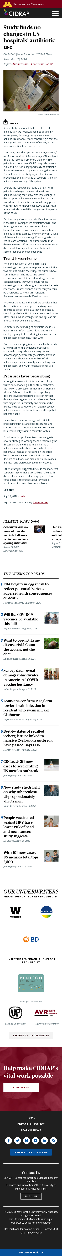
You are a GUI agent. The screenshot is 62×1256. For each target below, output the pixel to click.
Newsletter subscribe (31, 1152)
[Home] (16, 12)
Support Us (21, 1087)
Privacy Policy (34, 1232)
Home (31, 1117)
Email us (31, 1196)
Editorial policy (31, 1124)
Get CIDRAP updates (31, 1252)
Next (37, 521)
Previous (33, 521)
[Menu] (55, 14)
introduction (40, 502)
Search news (31, 1130)
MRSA (49, 64)
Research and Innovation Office (21, 1229)
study (21, 496)
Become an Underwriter (31, 1035)
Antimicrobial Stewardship (28, 64)
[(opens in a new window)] (24, 4)
